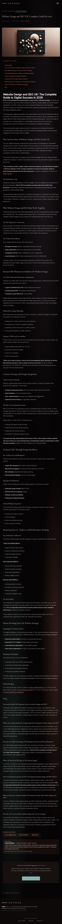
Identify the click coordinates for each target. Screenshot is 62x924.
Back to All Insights (13, 893)
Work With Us (35, 835)
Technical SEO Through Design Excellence (16, 79)
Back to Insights (9, 11)
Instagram (21, 920)
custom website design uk (37, 687)
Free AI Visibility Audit (10, 835)
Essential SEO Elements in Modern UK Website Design (19, 73)
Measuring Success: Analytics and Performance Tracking (20, 81)
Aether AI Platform (23, 835)
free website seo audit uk (26, 690)
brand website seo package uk (14, 692)
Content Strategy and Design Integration (16, 76)
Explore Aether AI (31, 878)
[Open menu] (57, 3)
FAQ (6, 87)
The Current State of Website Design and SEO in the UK (20, 67)
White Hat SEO (7, 173)
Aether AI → (40, 920)
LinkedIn (30, 920)
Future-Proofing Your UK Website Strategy (16, 84)
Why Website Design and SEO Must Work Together (18, 70)
